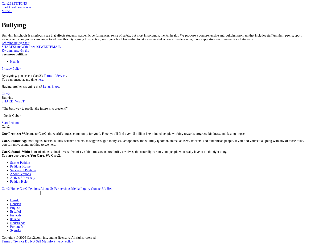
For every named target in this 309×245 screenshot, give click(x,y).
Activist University (22, 177)
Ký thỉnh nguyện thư (15, 43)
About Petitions (20, 174)
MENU (7, 11)
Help (110, 188)
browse (26, 7)
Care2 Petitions (30, 188)
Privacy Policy (11, 68)
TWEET (44, 46)
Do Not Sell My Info (39, 241)
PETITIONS (18, 3)
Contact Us (98, 188)
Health (14, 61)
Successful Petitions (23, 170)
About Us (46, 188)
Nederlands (17, 223)
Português (16, 226)
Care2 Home (10, 188)
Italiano (15, 219)
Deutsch (15, 204)
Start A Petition (12, 7)
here (40, 79)
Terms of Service (55, 75)
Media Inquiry (80, 188)
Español (15, 211)
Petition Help (19, 181)
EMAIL (55, 46)
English (15, 208)
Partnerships (62, 188)
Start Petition (10, 122)
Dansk (14, 200)
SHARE (7, 101)
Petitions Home (20, 166)
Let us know (51, 86)
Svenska (15, 230)
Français (15, 215)
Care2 (6, 3)
